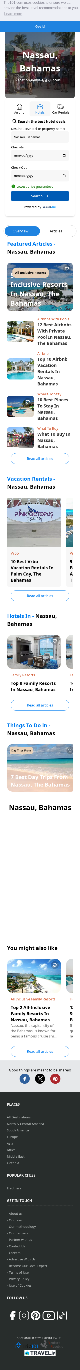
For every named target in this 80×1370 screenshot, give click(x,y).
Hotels (55, 80)
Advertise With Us (22, 1259)
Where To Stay (49, 394)
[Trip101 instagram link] (24, 1315)
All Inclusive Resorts (30, 273)
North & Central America (25, 1124)
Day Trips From (21, 750)
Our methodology (22, 1226)
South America (18, 1130)
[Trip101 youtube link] (49, 1315)
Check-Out (19, 167)
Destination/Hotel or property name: (38, 129)
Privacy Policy (19, 1279)
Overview (20, 231)
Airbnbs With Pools (53, 319)
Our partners (18, 1233)
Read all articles (40, 458)
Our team (16, 1220)
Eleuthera (14, 1188)
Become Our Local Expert (28, 1266)
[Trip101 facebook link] (12, 1315)
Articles (56, 231)
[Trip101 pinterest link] (35, 1315)
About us (15, 1213)
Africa (11, 1150)
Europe (12, 1137)
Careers (14, 1253)
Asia (10, 1143)
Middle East (15, 1156)
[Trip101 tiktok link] (62, 1315)
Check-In (17, 147)
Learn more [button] (13, 14)
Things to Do (39, 80)
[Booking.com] (49, 207)
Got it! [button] (40, 26)
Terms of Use (19, 1272)
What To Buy (47, 428)
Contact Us (17, 1246)
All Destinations (19, 1117)
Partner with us (20, 1239)
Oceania (13, 1163)
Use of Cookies (20, 1285)
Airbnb (43, 353)
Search (37, 196)
